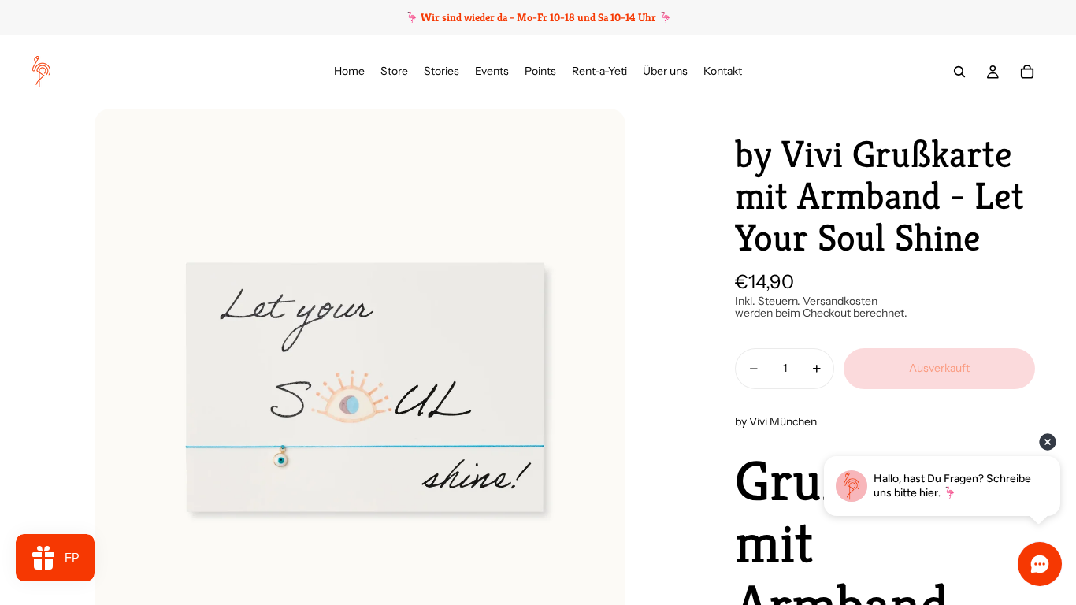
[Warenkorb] (1027, 71)
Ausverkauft (939, 368)
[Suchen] (959, 71)
